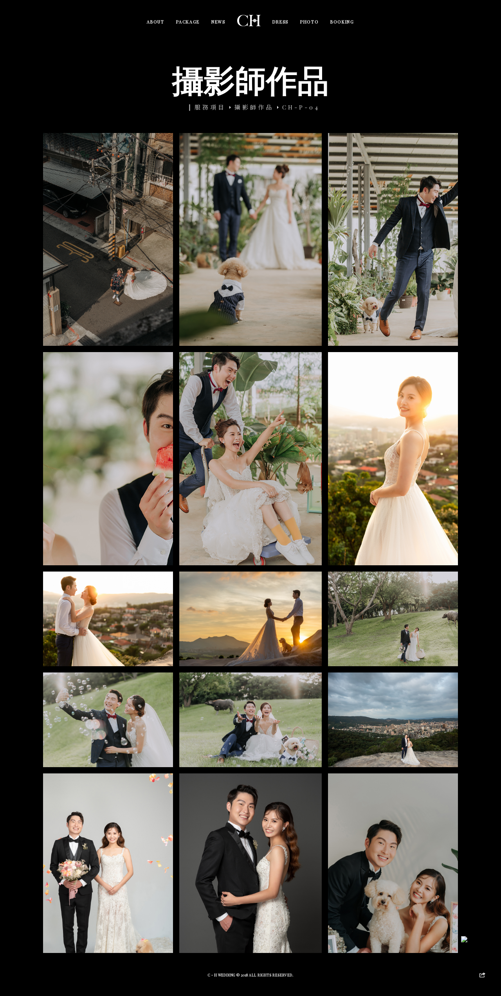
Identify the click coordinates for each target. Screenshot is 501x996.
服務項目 (210, 107)
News (218, 22)
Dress (280, 22)
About (155, 22)
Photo (309, 22)
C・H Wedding (222, 975)
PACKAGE (188, 22)
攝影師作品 (254, 107)
